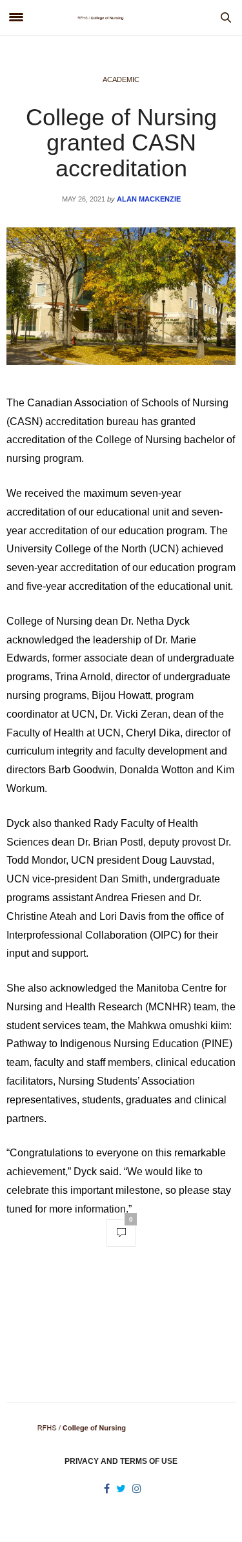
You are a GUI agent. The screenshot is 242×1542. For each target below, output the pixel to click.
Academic (121, 79)
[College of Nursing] (121, 17)
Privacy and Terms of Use (121, 1461)
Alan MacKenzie (149, 199)
